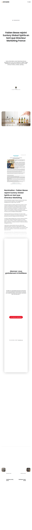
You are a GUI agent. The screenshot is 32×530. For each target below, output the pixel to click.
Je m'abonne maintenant (16, 317)
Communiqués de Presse (16, 20)
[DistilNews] (16, 87)
